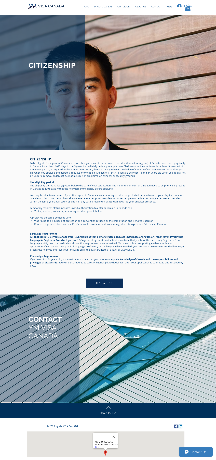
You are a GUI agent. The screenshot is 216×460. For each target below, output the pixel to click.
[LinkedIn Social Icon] (180, 426)
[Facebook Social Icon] (176, 426)
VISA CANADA (51, 6)
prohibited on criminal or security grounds (111, 175)
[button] (188, 7)
